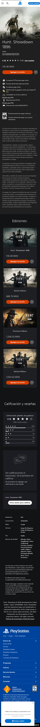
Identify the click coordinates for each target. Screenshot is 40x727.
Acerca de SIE (7, 644)
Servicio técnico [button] (9, 672)
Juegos (11, 636)
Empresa (5, 655)
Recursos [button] (6, 677)
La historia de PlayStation (11, 658)
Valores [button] (6, 668)
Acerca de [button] (7, 641)
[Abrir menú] (2, 3)
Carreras (5, 647)
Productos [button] (7, 663)
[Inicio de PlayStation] (20, 3)
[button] (20, 502)
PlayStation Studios (9, 649)
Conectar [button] (6, 681)
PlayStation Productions (10, 652)
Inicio (4, 636)
